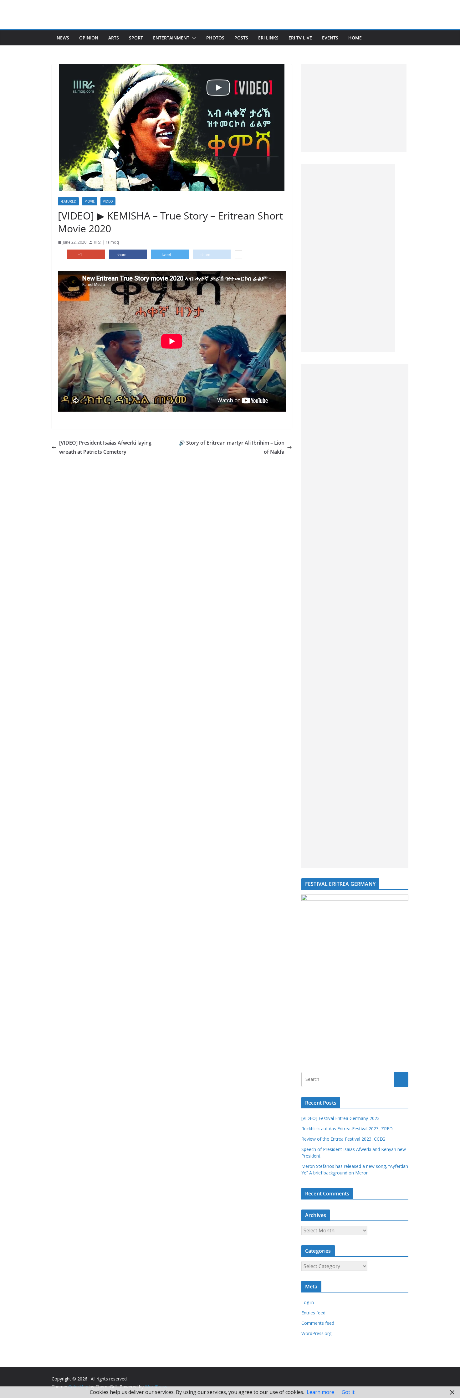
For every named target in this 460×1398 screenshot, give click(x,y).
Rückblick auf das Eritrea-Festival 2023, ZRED (347, 1129)
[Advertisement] (353, 108)
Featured (68, 201)
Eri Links (268, 38)
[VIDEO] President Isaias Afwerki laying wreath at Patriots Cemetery (105, 447)
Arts (113, 38)
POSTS (241, 38)
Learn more (320, 1392)
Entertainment (171, 38)
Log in (307, 1302)
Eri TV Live (300, 38)
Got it (348, 1392)
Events (330, 38)
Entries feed (313, 1313)
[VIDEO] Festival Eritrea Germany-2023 (340, 1118)
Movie (89, 201)
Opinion (88, 38)
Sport (136, 38)
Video (108, 201)
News (63, 38)
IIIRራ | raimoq (106, 242)
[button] (192, 38)
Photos (215, 38)
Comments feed (317, 1323)
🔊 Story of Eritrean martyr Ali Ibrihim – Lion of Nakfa (231, 447)
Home (355, 38)
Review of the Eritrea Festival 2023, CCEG (343, 1139)
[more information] (238, 255)
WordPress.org (316, 1333)
